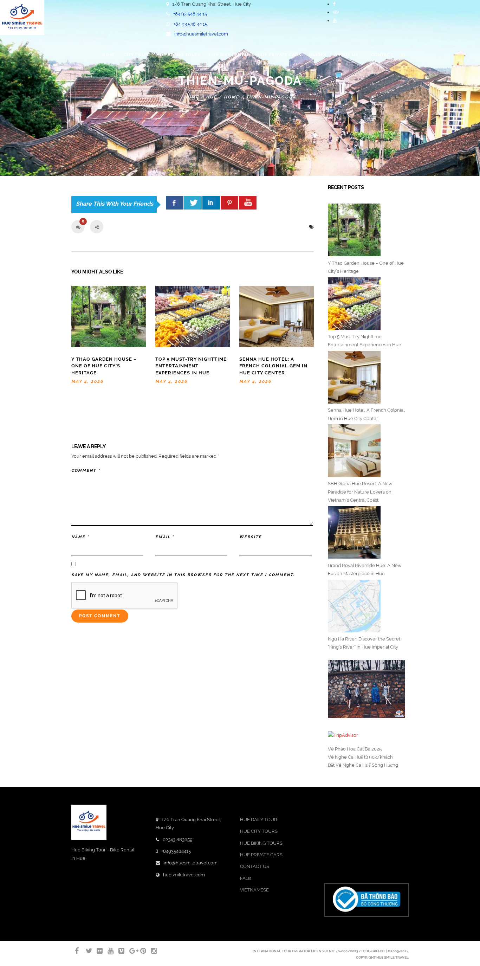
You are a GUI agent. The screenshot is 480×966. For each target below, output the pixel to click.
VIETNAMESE (254, 890)
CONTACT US (254, 866)
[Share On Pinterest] (229, 202)
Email (164, 537)
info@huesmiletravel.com (201, 34)
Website (250, 537)
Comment (85, 470)
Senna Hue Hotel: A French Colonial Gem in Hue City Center (273, 365)
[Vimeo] (118, 951)
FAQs (245, 878)
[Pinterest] (140, 951)
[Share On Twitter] (193, 202)
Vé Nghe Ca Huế (345, 757)
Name (80, 537)
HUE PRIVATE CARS (261, 854)
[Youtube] (335, 20)
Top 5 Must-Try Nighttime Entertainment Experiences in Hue (191, 365)
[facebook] (174, 202)
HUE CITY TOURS (259, 831)
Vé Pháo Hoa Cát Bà (349, 749)
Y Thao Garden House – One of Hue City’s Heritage (104, 365)
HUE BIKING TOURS (261, 843)
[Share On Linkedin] (211, 202)
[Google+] (129, 951)
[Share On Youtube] (248, 202)
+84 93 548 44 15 (190, 14)
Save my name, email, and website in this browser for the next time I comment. (182, 575)
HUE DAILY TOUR (258, 819)
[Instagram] (151, 951)
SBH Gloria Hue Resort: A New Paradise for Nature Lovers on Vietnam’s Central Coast (360, 492)
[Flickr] (96, 951)
